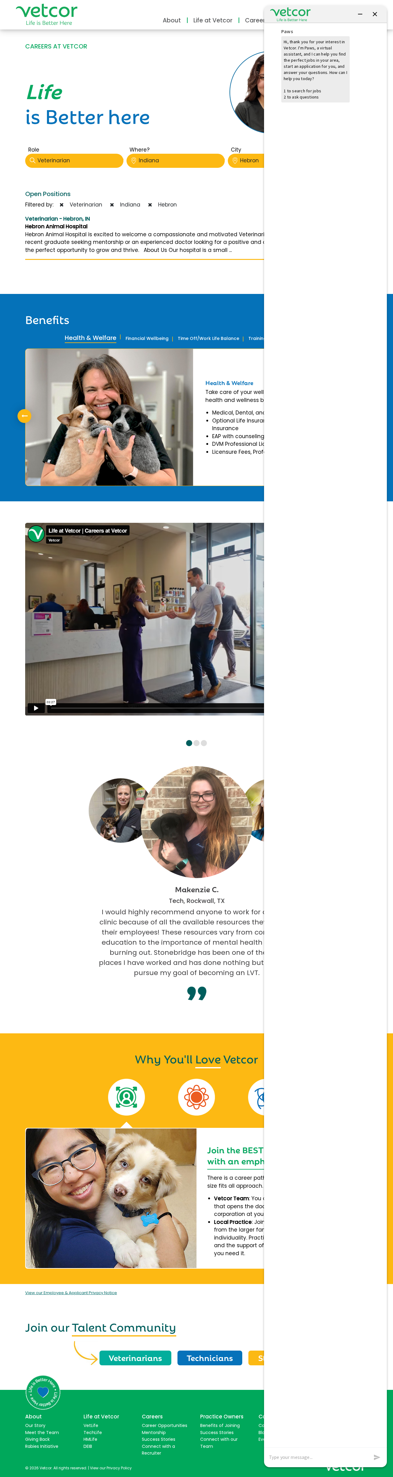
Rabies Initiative (41, 1446)
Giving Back (37, 1439)
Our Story (35, 1425)
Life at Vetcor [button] (212, 20)
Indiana (149, 160)
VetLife (91, 1425)
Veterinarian (53, 160)
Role (33, 149)
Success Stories (158, 1439)
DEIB (88, 1446)
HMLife (90, 1439)
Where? (140, 149)
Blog (263, 1432)
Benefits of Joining (220, 1425)
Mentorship (154, 1432)
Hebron (166, 204)
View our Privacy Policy (111, 1468)
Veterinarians (135, 1357)
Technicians (210, 1357)
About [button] (172, 20)
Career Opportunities (164, 1425)
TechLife (93, 1432)
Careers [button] (256, 20)
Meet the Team (42, 1432)
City (236, 149)
